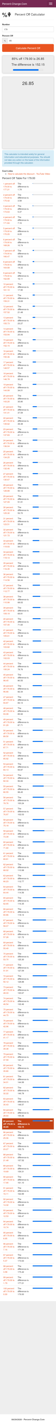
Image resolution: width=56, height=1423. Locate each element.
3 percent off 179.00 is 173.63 (9, 208)
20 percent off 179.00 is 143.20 (8, 398)
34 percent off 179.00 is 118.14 (8, 554)
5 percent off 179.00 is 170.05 (9, 231)
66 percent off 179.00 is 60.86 (8, 912)
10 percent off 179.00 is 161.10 (8, 287)
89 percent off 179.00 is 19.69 (8, 1168)
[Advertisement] (28, 119)
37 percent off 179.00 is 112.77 (8, 588)
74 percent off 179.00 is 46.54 (8, 1001)
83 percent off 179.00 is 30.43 (8, 1101)
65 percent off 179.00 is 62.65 (8, 900)
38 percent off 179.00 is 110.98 (8, 599)
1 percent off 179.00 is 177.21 (9, 186)
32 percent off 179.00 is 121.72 (8, 532)
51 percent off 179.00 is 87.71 (8, 744)
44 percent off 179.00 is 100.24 (8, 666)
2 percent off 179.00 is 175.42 (9, 197)
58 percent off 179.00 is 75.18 (8, 822)
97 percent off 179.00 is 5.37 (8, 1257)
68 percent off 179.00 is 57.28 (8, 934)
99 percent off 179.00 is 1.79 (8, 1280)
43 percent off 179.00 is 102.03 (8, 655)
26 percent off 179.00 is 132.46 (8, 465)
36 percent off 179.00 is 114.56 (8, 577)
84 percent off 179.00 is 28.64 (8, 1112)
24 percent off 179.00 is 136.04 (8, 443)
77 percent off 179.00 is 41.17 (8, 1034)
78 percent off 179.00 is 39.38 (8, 1045)
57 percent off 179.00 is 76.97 (8, 811)
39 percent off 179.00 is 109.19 (8, 610)
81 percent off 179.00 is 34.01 (8, 1079)
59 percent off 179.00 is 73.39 (8, 833)
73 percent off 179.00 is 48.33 (8, 990)
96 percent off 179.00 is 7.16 (8, 1246)
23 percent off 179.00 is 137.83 (8, 432)
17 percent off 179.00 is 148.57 (8, 365)
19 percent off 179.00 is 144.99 (8, 387)
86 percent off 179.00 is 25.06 (8, 1135)
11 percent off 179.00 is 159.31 (8, 298)
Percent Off (7, 35)
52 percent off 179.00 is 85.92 (8, 755)
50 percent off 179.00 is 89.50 (8, 733)
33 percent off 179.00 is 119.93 (8, 543)
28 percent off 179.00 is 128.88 (8, 487)
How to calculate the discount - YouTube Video (29, 173)
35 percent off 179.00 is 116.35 (8, 566)
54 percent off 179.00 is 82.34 (8, 778)
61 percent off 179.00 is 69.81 (8, 856)
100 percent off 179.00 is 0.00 (8, 1291)
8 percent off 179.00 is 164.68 (9, 264)
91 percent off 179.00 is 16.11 (8, 1190)
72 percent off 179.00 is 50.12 (8, 978)
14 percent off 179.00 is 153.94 (8, 331)
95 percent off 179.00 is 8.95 (8, 1235)
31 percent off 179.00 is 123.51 (8, 521)
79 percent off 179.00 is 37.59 (8, 1057)
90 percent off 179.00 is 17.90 (8, 1179)
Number (6, 24)
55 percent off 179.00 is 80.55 (8, 789)
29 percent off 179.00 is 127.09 (8, 499)
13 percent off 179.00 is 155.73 (8, 320)
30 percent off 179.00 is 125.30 (8, 510)
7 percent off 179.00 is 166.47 (9, 253)
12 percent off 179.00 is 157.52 (8, 309)
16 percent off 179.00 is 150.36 (8, 354)
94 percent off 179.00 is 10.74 (8, 1224)
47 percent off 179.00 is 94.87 (8, 699)
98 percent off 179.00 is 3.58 (8, 1269)
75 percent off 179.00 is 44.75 (8, 1012)
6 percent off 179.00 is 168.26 (9, 242)
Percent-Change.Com (14, 4)
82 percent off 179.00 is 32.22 (8, 1090)
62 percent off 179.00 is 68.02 (8, 867)
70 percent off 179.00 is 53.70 (8, 956)
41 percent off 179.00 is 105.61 (8, 633)
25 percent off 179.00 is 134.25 (8, 454)
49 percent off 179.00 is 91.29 (8, 722)
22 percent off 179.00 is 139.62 (8, 421)
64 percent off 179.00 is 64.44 (8, 889)
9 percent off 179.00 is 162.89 (9, 275)
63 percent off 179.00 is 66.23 (8, 878)
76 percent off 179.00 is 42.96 (8, 1023)
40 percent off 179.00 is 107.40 (8, 621)
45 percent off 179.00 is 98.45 (8, 677)
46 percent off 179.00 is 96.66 (8, 688)
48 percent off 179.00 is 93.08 (8, 711)
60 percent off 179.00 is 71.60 (8, 845)
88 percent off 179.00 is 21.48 (8, 1157)
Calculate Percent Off (28, 48)
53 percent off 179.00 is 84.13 (8, 766)
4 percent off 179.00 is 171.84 (9, 220)
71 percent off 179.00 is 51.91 (8, 967)
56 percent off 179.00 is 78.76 (8, 800)
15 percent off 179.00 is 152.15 (8, 342)
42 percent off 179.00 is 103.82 (8, 644)
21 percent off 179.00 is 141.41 (8, 409)
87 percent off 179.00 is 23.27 (8, 1146)
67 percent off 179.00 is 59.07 (8, 923)
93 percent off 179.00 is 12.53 (8, 1213)
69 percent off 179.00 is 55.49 (8, 945)
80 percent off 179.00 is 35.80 (8, 1068)
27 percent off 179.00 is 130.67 (8, 476)
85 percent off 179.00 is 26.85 (9, 1124)
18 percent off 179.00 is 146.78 (8, 376)
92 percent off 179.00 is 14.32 (8, 1202)
